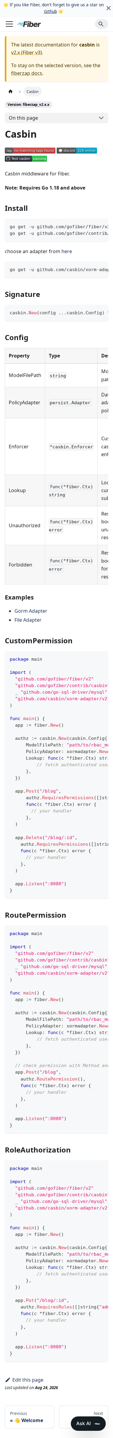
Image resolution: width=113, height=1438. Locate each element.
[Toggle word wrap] (90, 226)
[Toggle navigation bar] (9, 23)
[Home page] (10, 91)
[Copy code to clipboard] (101, 226)
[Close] (108, 8)
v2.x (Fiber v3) (26, 52)
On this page (23, 118)
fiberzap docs (26, 73)
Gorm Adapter (30, 611)
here (66, 251)
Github (50, 11)
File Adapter (28, 620)
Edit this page (27, 1380)
